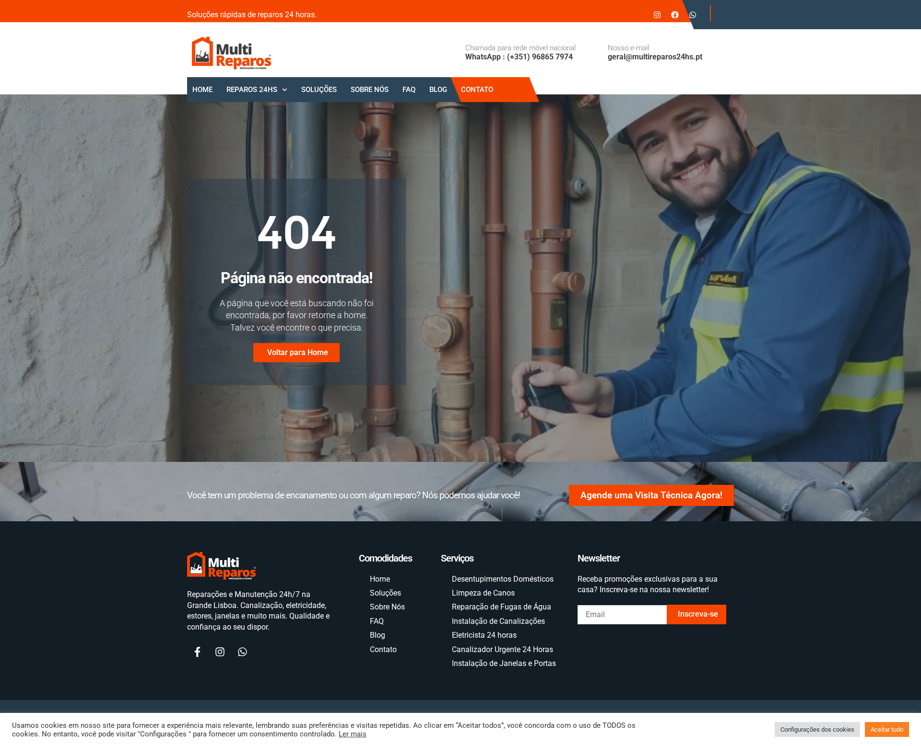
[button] (719, 13)
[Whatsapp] (692, 15)
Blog (438, 89)
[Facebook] (675, 15)
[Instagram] (657, 15)
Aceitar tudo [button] (887, 729)
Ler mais (352, 734)
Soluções (319, 89)
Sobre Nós (370, 89)
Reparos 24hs (251, 89)
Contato (477, 89)
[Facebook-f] (197, 652)
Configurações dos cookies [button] (817, 729)
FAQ (408, 89)
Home (202, 89)
